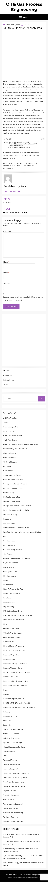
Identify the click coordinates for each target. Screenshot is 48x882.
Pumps (5, 690)
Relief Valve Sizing (10, 716)
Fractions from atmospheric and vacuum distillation (22, 532)
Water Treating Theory (12, 808)
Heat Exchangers (9, 576)
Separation (7, 721)
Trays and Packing (10, 760)
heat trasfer (15, 166)
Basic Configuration (10, 427)
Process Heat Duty (10, 677)
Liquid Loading (8, 607)
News (5, 624)
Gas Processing (9, 545)
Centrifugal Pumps (10, 440)
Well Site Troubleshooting (13, 813)
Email (6, 273)
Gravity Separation (10, 571)
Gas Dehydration (9, 541)
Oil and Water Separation (12, 633)
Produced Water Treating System (15, 681)
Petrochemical (8, 642)
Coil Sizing (7, 466)
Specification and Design (12, 742)
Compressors (8, 471)
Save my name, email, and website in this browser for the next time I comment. (23, 298)
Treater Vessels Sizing (11, 764)
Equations (7, 519)
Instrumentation (9, 602)
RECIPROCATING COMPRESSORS (16, 703)
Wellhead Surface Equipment (14, 821)
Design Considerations (11, 497)
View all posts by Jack (11, 191)
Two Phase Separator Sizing (13, 782)
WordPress (38, 877)
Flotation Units (9, 523)
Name (6, 262)
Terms (5, 384)
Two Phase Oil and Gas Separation (16, 773)
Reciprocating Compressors (13, 699)
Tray (5, 756)
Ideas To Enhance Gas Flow (13, 589)
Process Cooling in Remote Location (16, 672)
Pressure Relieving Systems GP (15, 664)
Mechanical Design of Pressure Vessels (17, 615)
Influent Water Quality (11, 593)
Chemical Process (9, 453)
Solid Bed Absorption (11, 734)
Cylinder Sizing (8, 493)
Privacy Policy (8, 380)
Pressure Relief (9, 659)
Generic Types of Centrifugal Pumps (16, 558)
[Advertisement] (24, 55)
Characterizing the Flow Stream (15, 449)
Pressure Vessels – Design (13, 668)
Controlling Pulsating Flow (13, 479)
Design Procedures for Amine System (17, 506)
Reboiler (6, 694)
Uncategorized (8, 799)
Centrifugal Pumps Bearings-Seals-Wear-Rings (21, 444)
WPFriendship (22, 877)
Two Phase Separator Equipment (15, 778)
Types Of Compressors (11, 795)
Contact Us (7, 376)
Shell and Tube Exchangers (13, 729)
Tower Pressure (9, 751)
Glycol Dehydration (10, 563)
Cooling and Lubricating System (15, 484)
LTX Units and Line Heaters (13, 611)
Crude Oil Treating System (13, 488)
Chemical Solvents (10, 457)
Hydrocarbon (8, 585)
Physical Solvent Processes (13, 646)
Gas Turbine (7, 554)
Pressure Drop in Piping (12, 655)
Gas (4, 536)
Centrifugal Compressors (12, 436)
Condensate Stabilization (12, 475)
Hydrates (6, 580)
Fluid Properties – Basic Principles (16, 528)
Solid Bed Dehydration (11, 738)
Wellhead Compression (11, 817)
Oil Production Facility (11, 637)
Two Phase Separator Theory (14, 786)
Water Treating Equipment (13, 804)
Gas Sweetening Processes (13, 550)
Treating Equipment (10, 769)
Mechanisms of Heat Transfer (23, 163)
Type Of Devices (9, 791)
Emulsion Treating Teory (12, 514)
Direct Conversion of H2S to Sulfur (16, 510)
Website (6, 283)
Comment (7, 231)
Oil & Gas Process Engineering (31, 875)
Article (5, 422)
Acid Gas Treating (10, 418)
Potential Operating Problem (14, 650)
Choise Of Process (10, 462)
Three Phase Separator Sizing (14, 747)
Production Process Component (15, 685)
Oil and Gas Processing (12, 628)
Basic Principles (9, 431)
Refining (6, 712)
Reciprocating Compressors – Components (19, 707)
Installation (7, 598)
